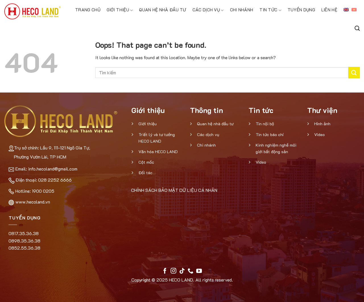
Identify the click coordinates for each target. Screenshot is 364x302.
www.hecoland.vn (32, 202)
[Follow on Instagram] (173, 271)
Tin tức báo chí (270, 134)
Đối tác (145, 172)
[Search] (357, 27)
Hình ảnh (322, 123)
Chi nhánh (241, 10)
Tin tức (268, 10)
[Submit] (354, 72)
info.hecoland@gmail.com (52, 169)
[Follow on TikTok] (182, 271)
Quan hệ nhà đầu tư (162, 10)
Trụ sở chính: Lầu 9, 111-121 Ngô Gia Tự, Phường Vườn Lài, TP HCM (52, 152)
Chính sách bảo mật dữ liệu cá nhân (174, 190)
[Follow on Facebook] (165, 271)
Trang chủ (87, 10)
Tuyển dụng (301, 10)
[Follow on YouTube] (199, 271)
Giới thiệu (118, 10)
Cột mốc (146, 162)
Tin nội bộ (265, 123)
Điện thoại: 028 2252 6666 (43, 180)
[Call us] (190, 271)
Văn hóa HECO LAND (158, 151)
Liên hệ (329, 10)
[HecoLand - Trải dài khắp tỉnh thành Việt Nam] (32, 11)
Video (261, 162)
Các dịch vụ (206, 10)
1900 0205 (43, 191)
